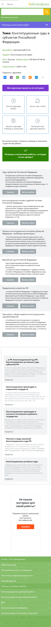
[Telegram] (23, 77)
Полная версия (8, 580)
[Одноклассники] (30, 77)
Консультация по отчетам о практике (19, 613)
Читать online (28, 192)
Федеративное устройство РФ (15, 288)
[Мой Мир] (36, 77)
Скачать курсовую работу (13, 107)
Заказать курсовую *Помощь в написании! (13, 127)
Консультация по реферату (14, 607)
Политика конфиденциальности (17, 575)
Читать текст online (38, 106)
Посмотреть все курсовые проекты (37, 127)
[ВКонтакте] (5, 77)
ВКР (3, 602)
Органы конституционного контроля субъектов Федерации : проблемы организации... (23, 232)
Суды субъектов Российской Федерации (19, 172)
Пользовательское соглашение (16, 570)
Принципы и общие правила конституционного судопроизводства (23, 315)
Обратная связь (8, 564)
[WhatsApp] (17, 77)
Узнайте (25, 526)
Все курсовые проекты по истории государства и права (25, 89)
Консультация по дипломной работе (19, 597)
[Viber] (11, 77)
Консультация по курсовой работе (18, 591)
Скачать (5, 62)
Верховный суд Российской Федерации (19, 260)
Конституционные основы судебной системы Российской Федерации (22, 201)
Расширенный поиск (9, 17)
